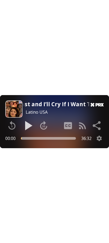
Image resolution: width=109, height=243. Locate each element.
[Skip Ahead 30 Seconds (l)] (43, 125)
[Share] (97, 125)
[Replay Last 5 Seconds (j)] (12, 125)
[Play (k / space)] (28, 126)
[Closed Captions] (68, 125)
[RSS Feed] (82, 125)
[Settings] (99, 138)
